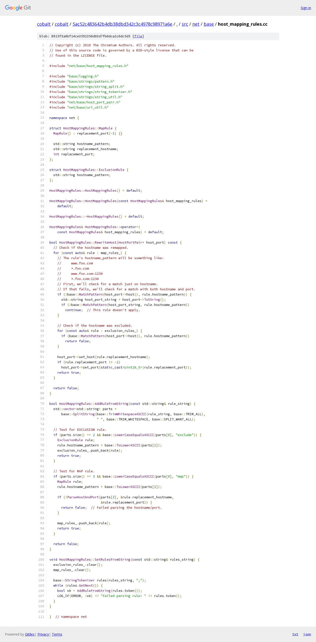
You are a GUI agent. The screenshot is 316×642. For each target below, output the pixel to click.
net (195, 24)
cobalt (44, 24)
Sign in (306, 7)
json (307, 634)
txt (295, 634)
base (209, 24)
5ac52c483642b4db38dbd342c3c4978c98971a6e (122, 24)
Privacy (43, 634)
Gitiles (30, 634)
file (138, 36)
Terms (57, 634)
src (185, 24)
